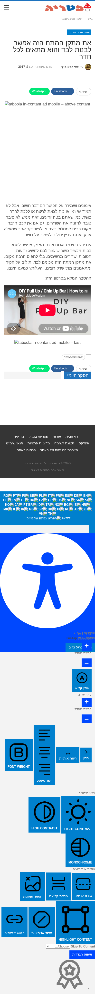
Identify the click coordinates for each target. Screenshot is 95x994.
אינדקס (84, 443)
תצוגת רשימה (64, 443)
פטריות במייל (38, 436)
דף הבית (72, 436)
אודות (57, 436)
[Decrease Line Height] (87, 718)
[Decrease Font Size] (87, 662)
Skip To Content (83, 946)
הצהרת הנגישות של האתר (59, 450)
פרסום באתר (26, 450)
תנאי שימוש (14, 443)
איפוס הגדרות (82, 954)
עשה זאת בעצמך (79, 32)
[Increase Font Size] (87, 646)
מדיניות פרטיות (39, 443)
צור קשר (18, 436)
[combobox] (47, 508)
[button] (92, 529)
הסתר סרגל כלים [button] (80, 647)
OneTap (71, 638)
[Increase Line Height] (87, 702)
